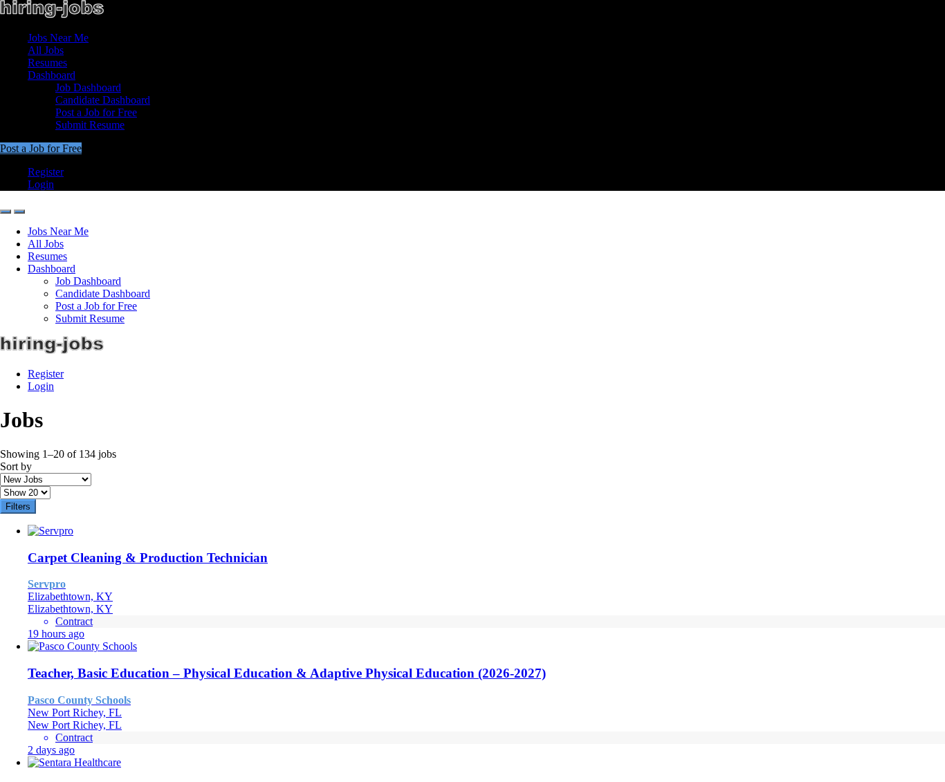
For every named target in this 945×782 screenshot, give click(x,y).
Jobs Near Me (58, 38)
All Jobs (46, 50)
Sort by (16, 466)
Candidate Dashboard (102, 100)
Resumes (47, 62)
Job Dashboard (88, 87)
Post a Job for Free (96, 112)
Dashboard (51, 75)
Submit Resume (90, 125)
